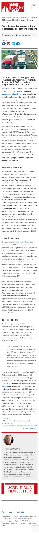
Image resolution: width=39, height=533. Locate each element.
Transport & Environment (22, 242)
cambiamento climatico (10, 94)
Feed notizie (20, 512)
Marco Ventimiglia (24, 35)
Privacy (4, 512)
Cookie (11, 512)
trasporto (5, 386)
